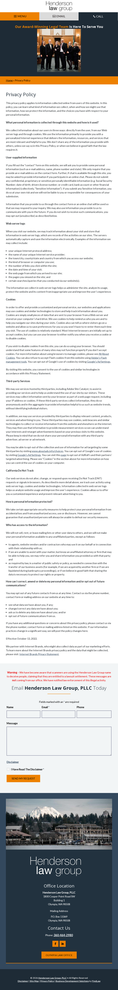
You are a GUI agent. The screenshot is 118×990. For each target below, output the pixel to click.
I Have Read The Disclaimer (27, 769)
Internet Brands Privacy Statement (39, 654)
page (63, 455)
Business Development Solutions (72, 981)
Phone (80, 707)
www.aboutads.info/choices (47, 451)
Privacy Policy (47, 981)
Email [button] (60, 16)
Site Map (34, 981)
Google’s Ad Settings (98, 361)
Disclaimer (13, 762)
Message (12, 723)
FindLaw (96, 981)
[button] (19, 15)
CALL (99, 16)
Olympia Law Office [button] (59, 955)
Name (10, 707)
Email (45, 707)
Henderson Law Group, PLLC (52, 978)
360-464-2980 (63, 935)
